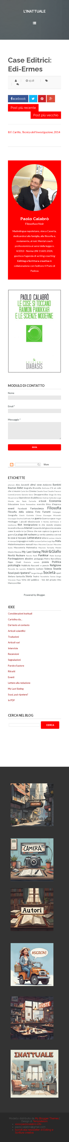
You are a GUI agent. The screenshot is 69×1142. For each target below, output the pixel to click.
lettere (45, 538)
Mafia (58, 541)
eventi (11, 508)
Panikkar (43, 555)
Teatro (36, 576)
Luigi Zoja (51, 541)
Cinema (32, 491)
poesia (45, 562)
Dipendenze (24, 497)
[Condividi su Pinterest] (42, 98)
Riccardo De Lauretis (17, 569)
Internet (28, 528)
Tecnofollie (44, 576)
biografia (28, 488)
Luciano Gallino (40, 541)
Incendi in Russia (16, 528)
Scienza (48, 568)
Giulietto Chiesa (33, 515)
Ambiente (47, 484)
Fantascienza (37, 508)
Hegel (58, 518)
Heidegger (13, 521)
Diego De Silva (55, 495)
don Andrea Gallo (46, 498)
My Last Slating (31, 551)
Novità (11, 555)
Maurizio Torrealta (46, 548)
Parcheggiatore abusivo (20, 558)
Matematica (31, 547)
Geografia (12, 515)
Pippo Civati (14, 562)
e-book (42, 501)
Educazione (13, 504)
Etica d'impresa (53, 504)
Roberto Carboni (35, 568)
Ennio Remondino (27, 504)
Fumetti (46, 511)
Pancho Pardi (31, 556)
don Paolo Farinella (26, 501)
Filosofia (54, 508)
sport (58, 573)
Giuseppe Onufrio (15, 518)
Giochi (22, 515)
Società (49, 572)
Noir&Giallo (51, 551)
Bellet (20, 487)
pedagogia (39, 558)
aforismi (11, 485)
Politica (56, 561)
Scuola (57, 568)
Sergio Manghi (37, 573)
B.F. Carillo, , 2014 (34, 132)
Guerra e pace (48, 518)
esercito (41, 504)
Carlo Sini (25, 491)
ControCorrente (14, 495)
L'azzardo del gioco (41, 528)
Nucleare (20, 555)
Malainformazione (16, 544)
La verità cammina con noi (49, 534)
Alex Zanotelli (22, 484)
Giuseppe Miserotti (52, 515)
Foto (37, 511)
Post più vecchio (45, 115)
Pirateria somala (31, 562)
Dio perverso (13, 498)
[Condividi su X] (33, 98)
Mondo (58, 548)
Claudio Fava (42, 491)
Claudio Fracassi (54, 491)
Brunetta (37, 488)
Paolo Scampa (55, 556)
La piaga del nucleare (25, 534)
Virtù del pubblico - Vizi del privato (39, 579)
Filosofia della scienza (20, 511)
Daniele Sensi (27, 495)
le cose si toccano (17, 537)
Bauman (12, 487)
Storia (29, 576)
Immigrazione (31, 524)
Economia (55, 500)
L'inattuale (35, 11)
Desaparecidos (41, 494)
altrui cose (36, 484)
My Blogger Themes (47, 1118)
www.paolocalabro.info (28, 1124)
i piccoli (23, 521)
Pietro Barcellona (52, 558)
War (19, 583)
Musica (17, 552)
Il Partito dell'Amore (50, 522)
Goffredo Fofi (28, 518)
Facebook (22, 508)
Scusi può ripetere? (19, 572)
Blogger (41, 595)
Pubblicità (25, 565)
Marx (35, 544)
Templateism (40, 1121)
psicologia (14, 565)
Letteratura (34, 537)
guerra (38, 518)
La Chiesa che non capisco (37, 531)
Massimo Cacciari (45, 544)
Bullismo (45, 488)
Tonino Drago (55, 576)
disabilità (34, 497)
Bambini (57, 484)
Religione (55, 565)
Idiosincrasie (34, 521)
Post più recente (23, 108)
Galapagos (57, 512)
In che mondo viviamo (50, 524)
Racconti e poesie (40, 565)
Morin (11, 552)
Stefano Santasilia (16, 576)
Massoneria (19, 547)
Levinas (51, 538)
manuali (29, 544)
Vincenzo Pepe (14, 580)
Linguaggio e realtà (25, 541)
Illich (20, 524)
